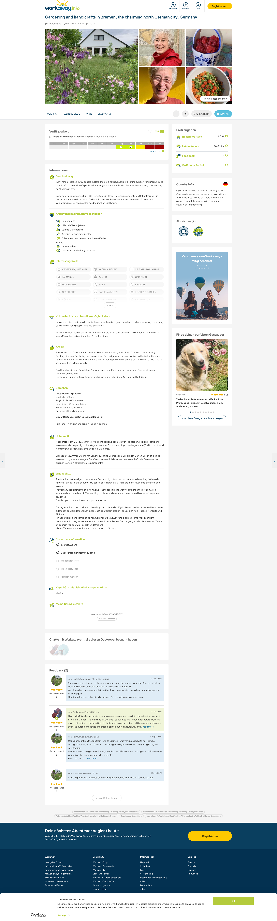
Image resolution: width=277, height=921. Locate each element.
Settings (61, 915)
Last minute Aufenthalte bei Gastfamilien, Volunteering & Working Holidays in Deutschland (184, 816)
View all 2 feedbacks (107, 797)
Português (193, 873)
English (191, 862)
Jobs (142, 889)
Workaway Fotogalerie (103, 866)
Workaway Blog (100, 862)
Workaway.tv (99, 870)
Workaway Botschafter (104, 881)
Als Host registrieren (54, 877)
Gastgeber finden (53, 862)
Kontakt (224, 113)
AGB (142, 881)
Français (192, 866)
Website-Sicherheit (107, 619)
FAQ (142, 870)
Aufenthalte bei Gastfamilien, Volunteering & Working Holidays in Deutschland (106, 812)
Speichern (202, 113)
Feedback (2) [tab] (104, 113)
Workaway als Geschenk (56, 881)
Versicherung (146, 873)
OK (233, 901)
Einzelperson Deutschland (131, 816)
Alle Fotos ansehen (216, 98)
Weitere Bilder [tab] (72, 113)
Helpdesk (144, 862)
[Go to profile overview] (106, 650)
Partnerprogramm (101, 885)
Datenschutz (146, 885)
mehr (202, 268)
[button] (190, 412)
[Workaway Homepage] (62, 5)
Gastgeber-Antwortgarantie (153, 877)
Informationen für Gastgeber (59, 866)
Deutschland (54, 23)
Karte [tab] (89, 113)
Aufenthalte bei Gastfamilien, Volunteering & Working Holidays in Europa (173, 812)
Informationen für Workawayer (59, 870)
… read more (147, 726)
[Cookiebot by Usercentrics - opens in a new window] (38, 915)
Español (191, 870)
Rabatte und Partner (54, 885)
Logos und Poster (101, 873)
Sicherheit (145, 866)
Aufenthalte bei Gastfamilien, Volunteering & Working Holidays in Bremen (86, 816)
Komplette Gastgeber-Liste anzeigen (202, 418)
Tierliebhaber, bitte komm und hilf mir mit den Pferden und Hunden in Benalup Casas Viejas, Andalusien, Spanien (200, 403)
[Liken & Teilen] (185, 113)
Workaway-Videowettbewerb (107, 877)
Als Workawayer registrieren (58, 873)
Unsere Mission (100, 889)
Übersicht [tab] (53, 113)
